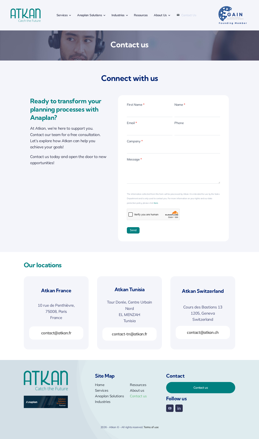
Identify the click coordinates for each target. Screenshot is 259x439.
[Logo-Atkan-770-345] (26, 10)
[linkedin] (179, 408)
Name (179, 105)
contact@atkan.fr (56, 332)
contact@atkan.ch (203, 332)
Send (133, 230)
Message (134, 159)
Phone (179, 123)
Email (132, 123)
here (156, 203)
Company (135, 141)
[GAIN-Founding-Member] (232, 8)
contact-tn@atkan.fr (129, 333)
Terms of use (151, 427)
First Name (135, 105)
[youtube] (170, 408)
